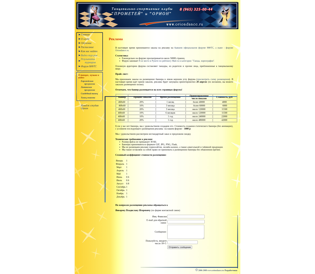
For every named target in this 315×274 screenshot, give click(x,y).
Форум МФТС (89, 66)
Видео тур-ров (89, 55)
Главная (85, 34)
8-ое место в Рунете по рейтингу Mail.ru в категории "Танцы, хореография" (176, 61)
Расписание (87, 47)
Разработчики (231, 270)
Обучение (86, 43)
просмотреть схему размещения (213, 79)
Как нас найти (89, 51)
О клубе (85, 39)
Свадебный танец (89, 93)
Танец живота (88, 97)
